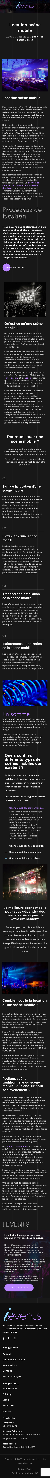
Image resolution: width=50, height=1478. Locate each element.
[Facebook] (3, 1338)
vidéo (28, 377)
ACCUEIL (11, 37)
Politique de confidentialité (25, 1473)
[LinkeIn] (9, 1338)
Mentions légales (25, 1469)
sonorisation (11, 377)
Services (24, 37)
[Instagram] (15, 1338)
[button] (46, 5)
